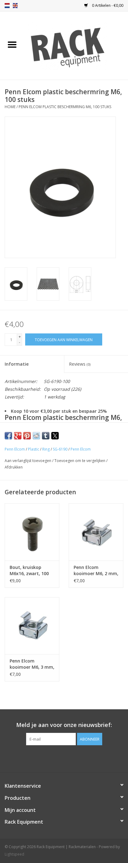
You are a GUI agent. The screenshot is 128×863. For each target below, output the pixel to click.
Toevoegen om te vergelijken (80, 460)
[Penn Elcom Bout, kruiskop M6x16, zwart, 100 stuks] (32, 531)
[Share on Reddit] (36, 435)
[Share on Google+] (17, 435)
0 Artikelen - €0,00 (107, 5)
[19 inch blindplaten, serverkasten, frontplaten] (76, 45)
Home (10, 106)
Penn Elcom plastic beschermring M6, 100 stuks (65, 106)
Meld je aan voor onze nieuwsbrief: (64, 725)
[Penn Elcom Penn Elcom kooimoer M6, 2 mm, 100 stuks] (96, 531)
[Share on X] (55, 435)
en (15, 5)
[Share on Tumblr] (45, 435)
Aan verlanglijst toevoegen (28, 460)
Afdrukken (14, 467)
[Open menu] (12, 44)
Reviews (79, 364)
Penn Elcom (15, 449)
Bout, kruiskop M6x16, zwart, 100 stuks (29, 570)
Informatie (17, 364)
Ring (46, 449)
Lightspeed (14, 854)
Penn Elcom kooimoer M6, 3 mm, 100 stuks (32, 664)
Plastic (33, 449)
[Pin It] (27, 435)
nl (7, 5)
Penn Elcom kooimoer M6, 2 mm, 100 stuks (96, 570)
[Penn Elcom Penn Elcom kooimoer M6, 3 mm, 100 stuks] (32, 625)
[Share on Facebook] (8, 435)
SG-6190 (60, 449)
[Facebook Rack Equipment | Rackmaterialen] (64, 758)
